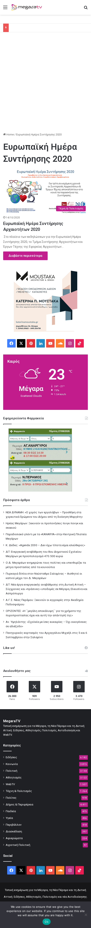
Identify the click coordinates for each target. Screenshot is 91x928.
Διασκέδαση (14, 831)
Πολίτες (11, 797)
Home (10, 134)
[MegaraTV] (27, 7)
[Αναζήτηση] (86, 9)
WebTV (10, 784)
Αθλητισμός (14, 777)
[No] (86, 915)
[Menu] (5, 9)
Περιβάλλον (14, 824)
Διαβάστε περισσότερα (25, 255)
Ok (46, 921)
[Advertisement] (45, 84)
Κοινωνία (12, 764)
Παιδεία (11, 811)
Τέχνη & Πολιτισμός (19, 791)
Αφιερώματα (14, 838)
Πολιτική (11, 770)
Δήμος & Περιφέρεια (19, 804)
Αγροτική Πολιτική (18, 844)
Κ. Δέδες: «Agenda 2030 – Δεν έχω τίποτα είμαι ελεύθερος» (45, 545)
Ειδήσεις (11, 757)
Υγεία (9, 818)
